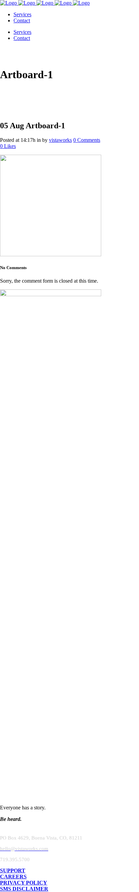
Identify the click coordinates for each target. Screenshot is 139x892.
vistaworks (60, 140)
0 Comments (86, 140)
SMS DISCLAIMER (24, 889)
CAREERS (13, 876)
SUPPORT (12, 870)
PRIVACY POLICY (23, 883)
